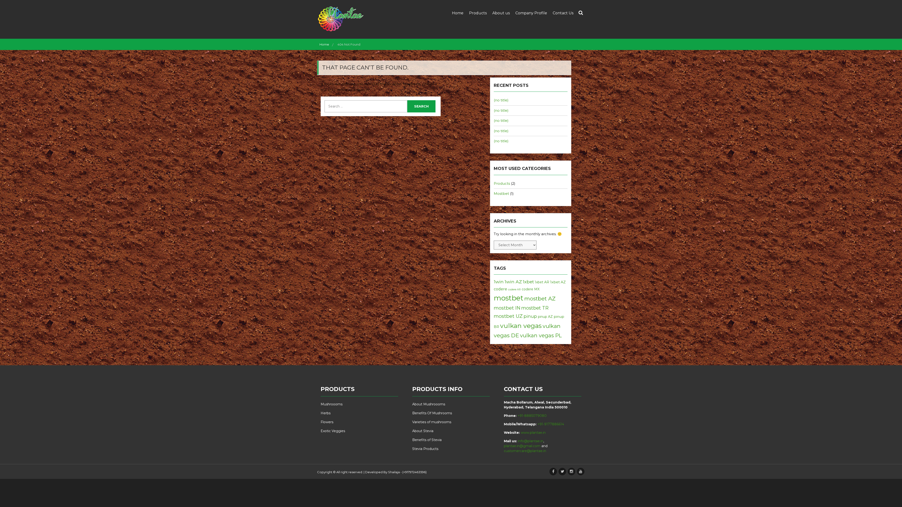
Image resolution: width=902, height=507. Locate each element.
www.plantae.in (533, 432)
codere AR (514, 289)
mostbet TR (534, 308)
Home (457, 13)
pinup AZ (545, 317)
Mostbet (501, 193)
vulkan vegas (521, 326)
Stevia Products (425, 449)
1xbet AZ (558, 282)
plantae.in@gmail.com (522, 446)
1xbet (528, 281)
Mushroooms (331, 404)
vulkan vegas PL (541, 335)
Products (478, 13)
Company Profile (531, 13)
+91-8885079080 (532, 416)
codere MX (531, 289)
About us (501, 13)
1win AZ (513, 281)
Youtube (580, 471)
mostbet (508, 298)
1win (499, 281)
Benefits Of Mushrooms (432, 413)
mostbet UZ (508, 316)
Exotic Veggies (333, 431)
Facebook (553, 471)
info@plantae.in (530, 441)
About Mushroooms (428, 404)
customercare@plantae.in (525, 451)
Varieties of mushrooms (431, 422)
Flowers (327, 422)
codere (500, 289)
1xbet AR (542, 282)
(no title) (501, 100)
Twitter (562, 471)
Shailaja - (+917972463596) (407, 472)
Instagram (571, 471)
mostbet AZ (540, 298)
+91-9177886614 (550, 424)
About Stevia (422, 431)
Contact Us (563, 13)
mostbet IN (507, 308)
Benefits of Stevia (427, 440)
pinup (530, 316)
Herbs (325, 413)
